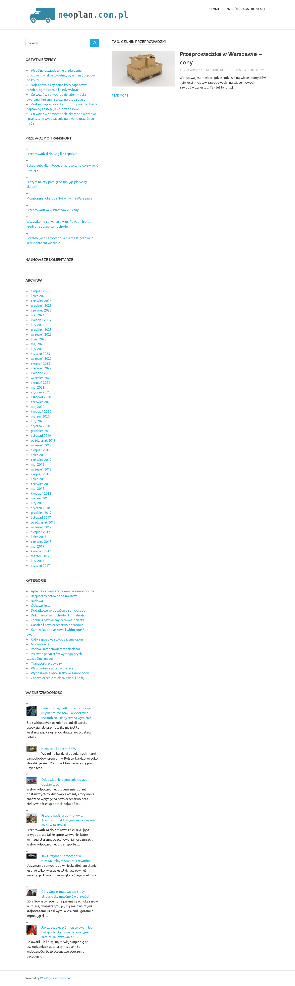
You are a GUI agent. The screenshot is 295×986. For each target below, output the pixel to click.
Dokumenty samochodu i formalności (58, 615)
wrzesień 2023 (41, 334)
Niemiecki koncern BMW (58, 749)
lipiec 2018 (38, 479)
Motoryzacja (40, 644)
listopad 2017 (41, 517)
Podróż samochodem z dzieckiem (55, 649)
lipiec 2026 (38, 296)
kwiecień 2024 (41, 320)
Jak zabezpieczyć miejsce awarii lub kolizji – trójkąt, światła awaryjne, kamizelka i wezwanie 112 (67, 932)
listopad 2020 (41, 397)
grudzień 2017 (41, 512)
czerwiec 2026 (41, 301)
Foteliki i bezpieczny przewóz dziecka (57, 620)
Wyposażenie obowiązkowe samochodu (60, 673)
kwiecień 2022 (41, 373)
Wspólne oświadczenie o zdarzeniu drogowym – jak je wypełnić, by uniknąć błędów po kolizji (60, 75)
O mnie (214, 9)
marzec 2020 (40, 416)
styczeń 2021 (40, 392)
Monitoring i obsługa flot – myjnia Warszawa (59, 198)
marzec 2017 (40, 556)
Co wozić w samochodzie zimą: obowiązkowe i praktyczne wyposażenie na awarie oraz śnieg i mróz (61, 118)
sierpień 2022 (40, 363)
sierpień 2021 (40, 382)
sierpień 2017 (40, 532)
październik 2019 (43, 440)
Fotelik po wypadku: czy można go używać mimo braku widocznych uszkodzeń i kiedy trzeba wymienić (66, 713)
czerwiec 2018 (41, 484)
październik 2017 (43, 522)
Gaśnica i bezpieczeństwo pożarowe (57, 625)
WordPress (47, 978)
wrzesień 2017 (41, 527)
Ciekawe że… (40, 605)
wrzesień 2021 (41, 378)
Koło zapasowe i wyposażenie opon (57, 639)
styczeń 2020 (40, 426)
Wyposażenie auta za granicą (52, 668)
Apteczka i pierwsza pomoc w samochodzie (62, 591)
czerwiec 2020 (41, 402)
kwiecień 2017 (41, 551)
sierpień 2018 (40, 474)
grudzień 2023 (41, 329)
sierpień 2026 (40, 291)
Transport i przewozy (248, 69)
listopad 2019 (41, 435)
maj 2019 (37, 464)
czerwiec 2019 (41, 459)
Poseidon (65, 978)
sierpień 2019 (40, 450)
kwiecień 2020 (41, 411)
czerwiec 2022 (41, 368)
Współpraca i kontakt (246, 9)
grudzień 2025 (41, 305)
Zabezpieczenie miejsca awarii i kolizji (58, 678)
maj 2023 (37, 344)
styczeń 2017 (40, 565)
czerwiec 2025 (41, 310)
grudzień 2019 (41, 431)
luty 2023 (37, 349)
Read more (120, 95)
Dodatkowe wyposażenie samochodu (58, 610)
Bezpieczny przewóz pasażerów (54, 596)
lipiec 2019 (38, 455)
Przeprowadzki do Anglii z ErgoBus (51, 154)
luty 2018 (37, 503)
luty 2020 (37, 421)
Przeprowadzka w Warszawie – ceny (52, 210)
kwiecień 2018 (41, 493)
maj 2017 (37, 546)
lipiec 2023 (38, 339)
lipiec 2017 (38, 537)
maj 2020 (37, 406)
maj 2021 (37, 387)
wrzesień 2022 (41, 358)
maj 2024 (37, 315)
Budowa (37, 601)
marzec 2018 (40, 498)
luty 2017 (37, 561)
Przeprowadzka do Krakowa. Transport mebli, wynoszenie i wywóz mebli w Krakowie (68, 820)
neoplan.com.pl (217, 69)
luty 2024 (37, 325)
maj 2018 (37, 488)
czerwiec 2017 (41, 541)
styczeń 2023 (40, 353)
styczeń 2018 (40, 508)
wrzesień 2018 (41, 469)
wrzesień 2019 (41, 445)
